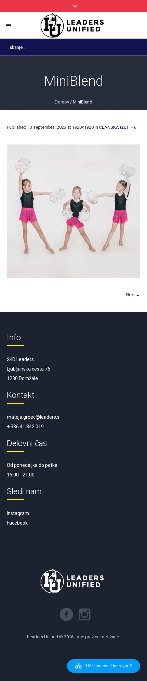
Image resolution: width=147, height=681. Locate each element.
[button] (103, 666)
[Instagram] (84, 614)
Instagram (18, 513)
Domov (62, 102)
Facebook (17, 523)
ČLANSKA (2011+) (117, 127)
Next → (133, 294)
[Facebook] (66, 614)
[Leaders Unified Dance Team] (73, 25)
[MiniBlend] (73, 211)
